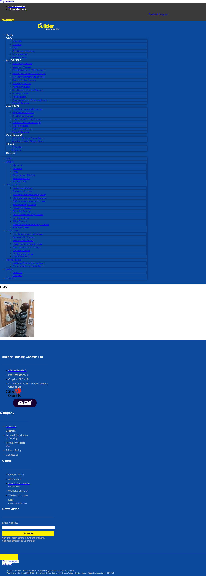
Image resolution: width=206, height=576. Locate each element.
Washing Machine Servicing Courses (30, 100)
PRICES (10, 143)
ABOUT (10, 37)
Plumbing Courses (21, 86)
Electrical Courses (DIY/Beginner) (29, 70)
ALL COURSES (13, 60)
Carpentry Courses (22, 66)
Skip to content (7, 1)
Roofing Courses (20, 93)
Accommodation (21, 54)
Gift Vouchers (19, 57)
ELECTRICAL (12, 105)
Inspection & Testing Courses (27, 119)
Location (17, 44)
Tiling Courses (19, 96)
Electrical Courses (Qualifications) (29, 73)
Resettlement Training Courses (28, 90)
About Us (17, 41)
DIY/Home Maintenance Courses (29, 76)
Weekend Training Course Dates (28, 141)
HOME (9, 34)
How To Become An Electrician (28, 109)
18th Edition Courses (23, 115)
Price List (17, 147)
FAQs (15, 47)
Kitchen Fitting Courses (24, 80)
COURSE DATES (14, 134)
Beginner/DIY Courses (23, 112)
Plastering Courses (22, 83)
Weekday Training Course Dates (28, 138)
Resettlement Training (23, 51)
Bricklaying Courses (22, 63)
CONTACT (11, 153)
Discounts (17, 150)
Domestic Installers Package (26, 122)
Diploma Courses (21, 125)
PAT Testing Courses (22, 129)
